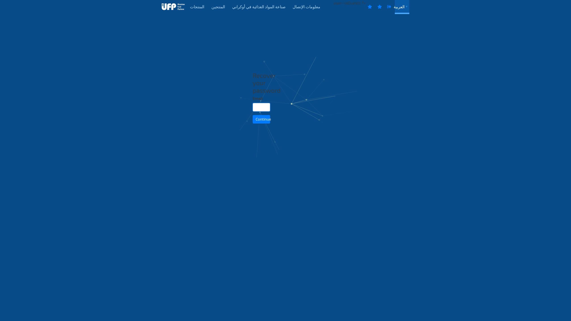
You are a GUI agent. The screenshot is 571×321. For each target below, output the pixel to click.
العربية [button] (400, 6)
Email (258, 98)
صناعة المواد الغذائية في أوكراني (259, 6)
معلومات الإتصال (306, 6)
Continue (263, 119)
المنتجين (218, 6)
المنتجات (197, 6)
